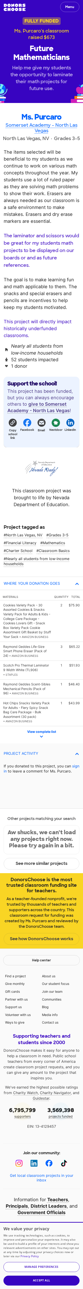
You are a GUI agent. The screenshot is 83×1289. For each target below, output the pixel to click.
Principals (17, 1206)
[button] (12, 428)
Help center (41, 960)
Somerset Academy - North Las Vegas (41, 127)
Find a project (15, 976)
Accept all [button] (41, 1280)
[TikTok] (64, 1163)
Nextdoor (55, 430)
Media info (50, 1015)
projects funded (60, 1112)
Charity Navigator (55, 1092)
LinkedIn (70, 430)
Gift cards (12, 991)
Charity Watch (25, 1092)
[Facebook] (49, 1163)
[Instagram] (19, 1163)
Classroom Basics (54, 550)
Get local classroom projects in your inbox (41, 1177)
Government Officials (41, 1212)
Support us (13, 1007)
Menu (69, 7)
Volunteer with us (18, 1015)
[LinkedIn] (34, 1163)
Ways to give (14, 1022)
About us (48, 976)
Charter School (19, 550)
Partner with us (16, 999)
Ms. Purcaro (41, 117)
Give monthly (15, 984)
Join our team (52, 991)
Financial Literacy (21, 542)
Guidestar (41, 1098)
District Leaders (49, 1206)
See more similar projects (42, 863)
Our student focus (55, 984)
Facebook (27, 430)
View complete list (41, 732)
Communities (51, 999)
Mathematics (54, 542)
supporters (22, 1112)
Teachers (57, 1199)
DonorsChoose (15, 7)
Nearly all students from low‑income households (36, 561)
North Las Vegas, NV (24, 535)
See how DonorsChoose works (41, 939)
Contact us (50, 1022)
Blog (45, 1007)
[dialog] (41, 1255)
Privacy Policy (30, 1256)
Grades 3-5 (58, 535)
